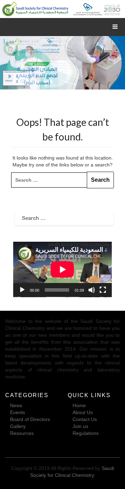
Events (17, 412)
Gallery (18, 426)
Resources (22, 433)
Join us (80, 426)
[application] (62, 269)
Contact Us (85, 419)
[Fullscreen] (102, 289)
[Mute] (91, 289)
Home (79, 405)
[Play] (22, 289)
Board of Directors (30, 419)
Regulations (86, 433)
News (16, 405)
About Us (83, 412)
